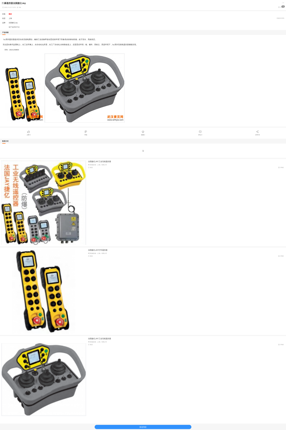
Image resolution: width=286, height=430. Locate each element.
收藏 (143, 135)
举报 (85, 135)
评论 (200, 135)
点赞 (29, 135)
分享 (257, 135)
